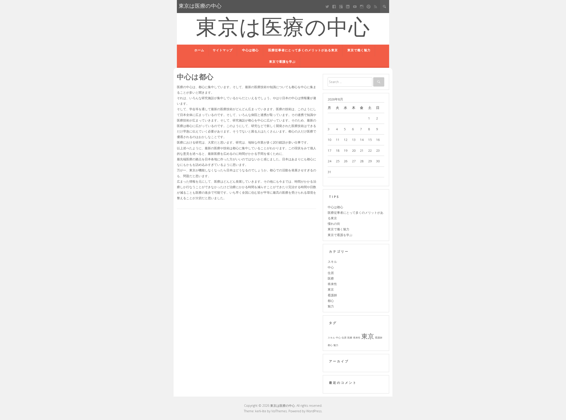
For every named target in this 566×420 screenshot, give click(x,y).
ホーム (199, 50)
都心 (331, 301)
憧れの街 (334, 223)
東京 (331, 289)
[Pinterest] (368, 6)
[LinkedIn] (348, 6)
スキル (332, 261)
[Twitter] (327, 6)
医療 (331, 278)
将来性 (332, 284)
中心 (331, 267)
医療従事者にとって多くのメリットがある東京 (303, 50)
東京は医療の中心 (283, 29)
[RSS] (375, 6)
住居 (331, 273)
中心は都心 (250, 50)
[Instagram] (361, 6)
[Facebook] (334, 6)
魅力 (331, 306)
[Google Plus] (341, 6)
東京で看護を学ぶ (282, 62)
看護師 (332, 295)
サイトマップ (223, 50)
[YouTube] (355, 6)
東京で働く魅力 (359, 50)
